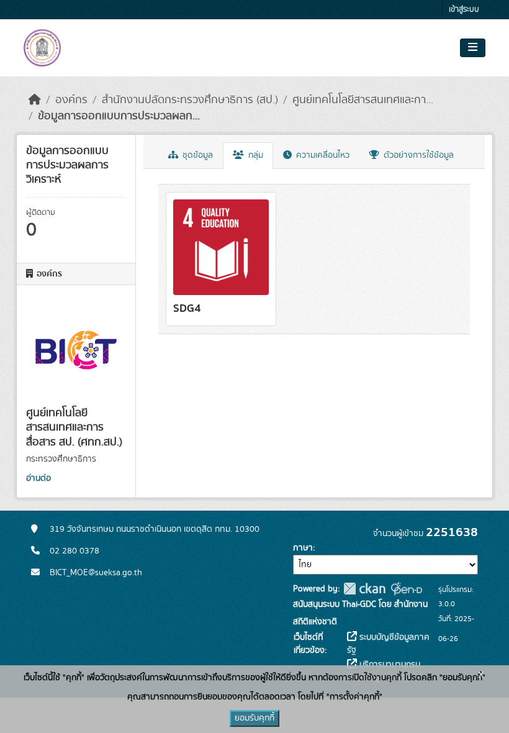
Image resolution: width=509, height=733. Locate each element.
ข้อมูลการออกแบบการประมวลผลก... (119, 116)
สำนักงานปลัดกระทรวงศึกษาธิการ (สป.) (190, 100)
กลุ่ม (254, 155)
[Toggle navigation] (472, 48)
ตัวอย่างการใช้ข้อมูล (417, 155)
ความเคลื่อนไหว (321, 155)
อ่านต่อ (38, 478)
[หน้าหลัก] (35, 100)
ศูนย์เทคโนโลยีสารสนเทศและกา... (362, 100)
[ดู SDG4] (221, 259)
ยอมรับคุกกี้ (254, 718)
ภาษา (303, 548)
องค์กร (71, 100)
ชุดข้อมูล (196, 155)
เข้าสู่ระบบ (464, 10)
